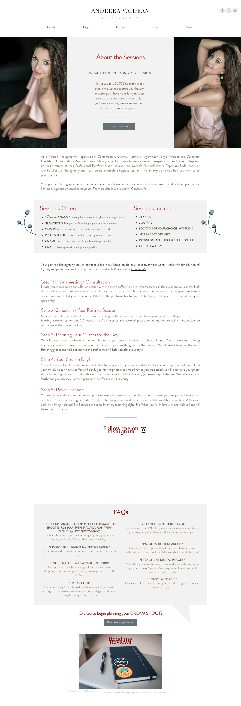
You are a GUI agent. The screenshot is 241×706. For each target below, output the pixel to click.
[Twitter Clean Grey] (235, 10)
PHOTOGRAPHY (120, 18)
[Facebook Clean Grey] (222, 10)
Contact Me (138, 188)
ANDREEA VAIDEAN (120, 10)
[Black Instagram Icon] (143, 430)
